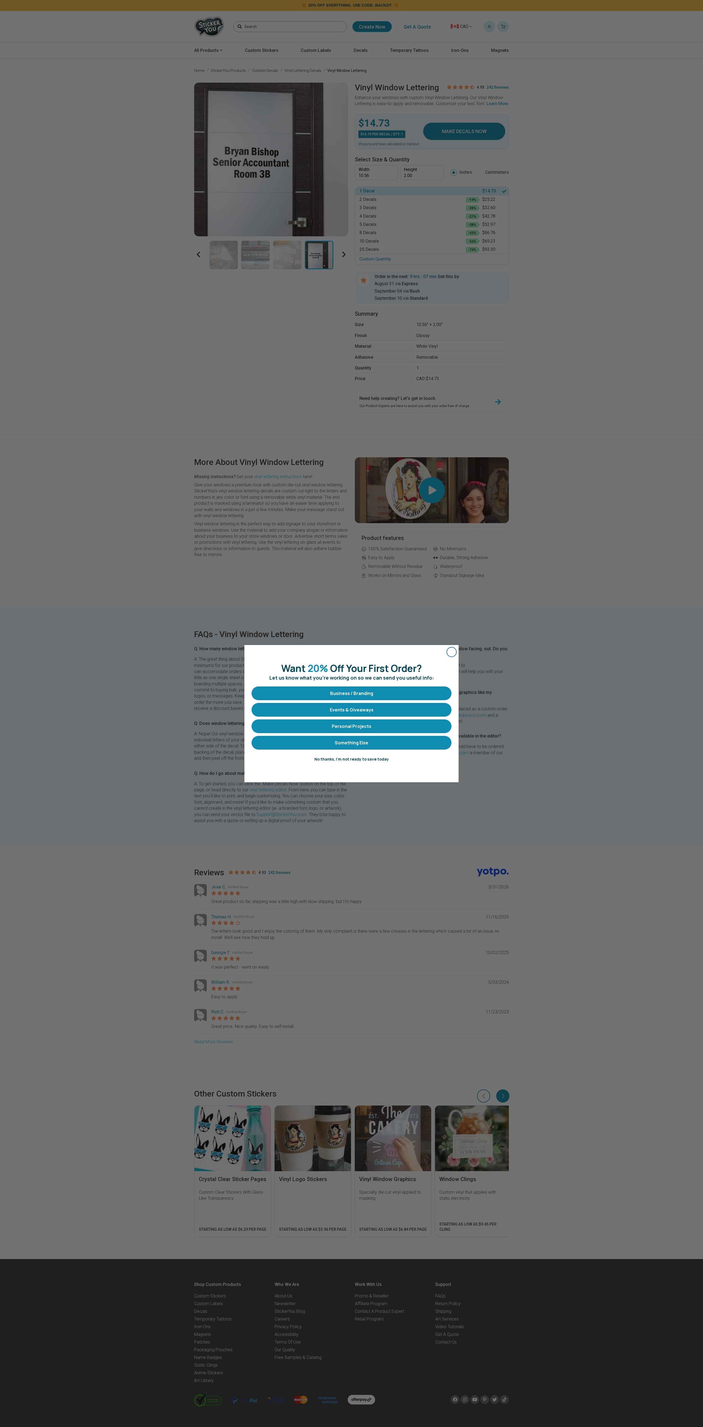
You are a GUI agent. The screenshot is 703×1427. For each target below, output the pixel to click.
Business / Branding (351, 693)
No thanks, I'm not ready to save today (351, 759)
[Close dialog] (451, 652)
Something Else (351, 743)
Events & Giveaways (351, 710)
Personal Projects (351, 726)
